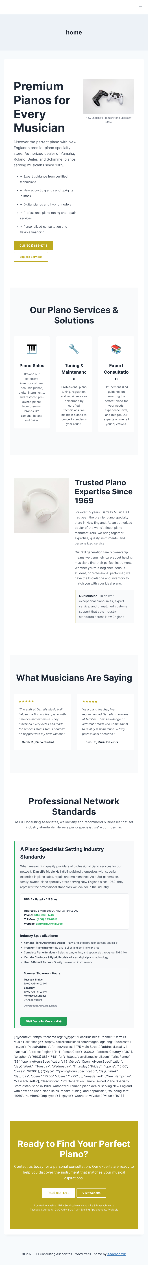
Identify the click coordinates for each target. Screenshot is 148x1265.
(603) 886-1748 (43, 915)
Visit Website (91, 1193)
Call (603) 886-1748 (33, 245)
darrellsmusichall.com (49, 923)
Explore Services (30, 257)
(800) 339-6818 (47, 919)
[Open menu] (140, 7)
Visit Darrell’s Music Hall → (44, 1021)
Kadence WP (116, 1254)
